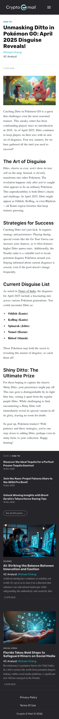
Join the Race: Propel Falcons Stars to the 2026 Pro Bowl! (27, 480)
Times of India (27, 291)
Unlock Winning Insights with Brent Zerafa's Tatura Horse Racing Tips (25, 497)
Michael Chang (12, 52)
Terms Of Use (28, 705)
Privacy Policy (28, 697)
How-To (7, 22)
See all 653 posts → (15, 513)
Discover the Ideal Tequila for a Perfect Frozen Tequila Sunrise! (28, 463)
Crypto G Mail (25, 713)
